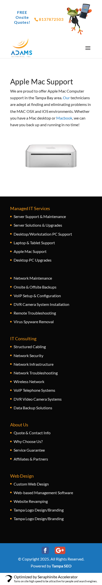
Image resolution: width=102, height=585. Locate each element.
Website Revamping (31, 501)
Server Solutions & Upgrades (38, 225)
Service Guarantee (29, 450)
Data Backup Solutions (33, 407)
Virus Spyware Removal (34, 321)
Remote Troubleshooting (35, 313)
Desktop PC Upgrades (32, 260)
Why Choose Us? (28, 441)
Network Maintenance (33, 278)
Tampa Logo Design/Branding (39, 510)
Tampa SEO (62, 565)
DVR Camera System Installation (41, 304)
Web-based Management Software (43, 492)
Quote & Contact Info (32, 432)
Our (66, 97)
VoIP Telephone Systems (34, 390)
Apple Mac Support (30, 251)
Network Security (28, 355)
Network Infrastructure (33, 364)
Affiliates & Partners (31, 459)
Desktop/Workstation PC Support (43, 234)
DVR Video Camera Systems (38, 399)
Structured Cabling (30, 346)
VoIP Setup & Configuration (37, 295)
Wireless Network (29, 381)
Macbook (64, 118)
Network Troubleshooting (36, 372)
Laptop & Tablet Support (34, 242)
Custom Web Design (31, 484)
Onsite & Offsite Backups (35, 287)
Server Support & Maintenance (40, 216)
